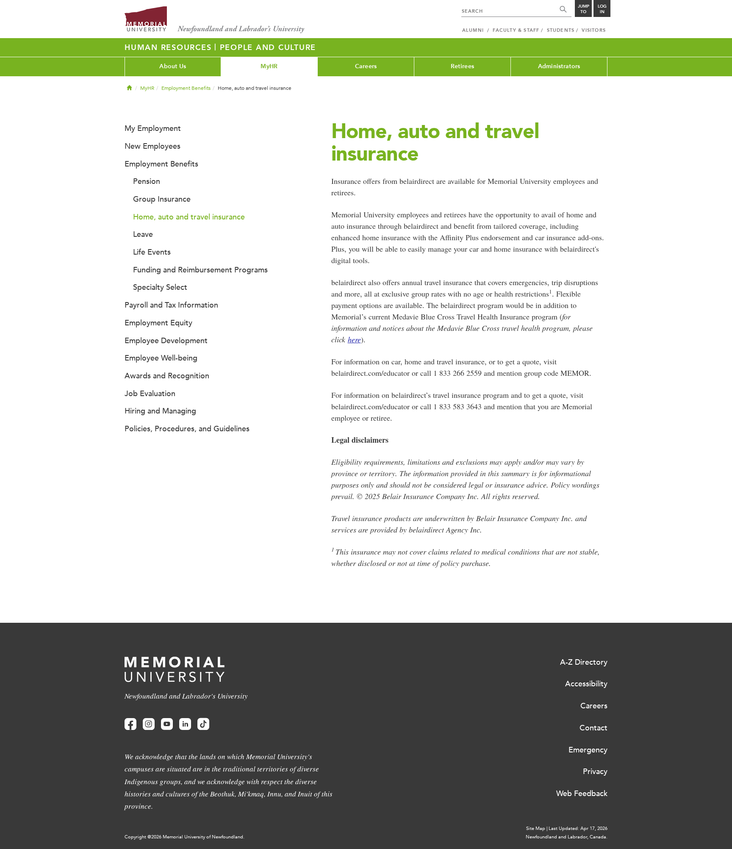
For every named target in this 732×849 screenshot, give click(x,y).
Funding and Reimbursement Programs (200, 270)
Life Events (152, 252)
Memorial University (215, 20)
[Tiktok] (203, 724)
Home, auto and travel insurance (189, 217)
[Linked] (185, 724)
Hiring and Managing (160, 411)
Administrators (559, 66)
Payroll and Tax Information (171, 305)
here (354, 339)
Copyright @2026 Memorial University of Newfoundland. (184, 837)
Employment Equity (158, 322)
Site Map (535, 828)
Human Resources (169, 47)
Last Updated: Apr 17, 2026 (578, 828)
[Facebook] (130, 724)
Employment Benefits (186, 88)
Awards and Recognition (167, 375)
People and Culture (268, 47)
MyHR (269, 66)
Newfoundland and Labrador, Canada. (566, 837)
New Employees (152, 146)
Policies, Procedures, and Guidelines (187, 428)
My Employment (153, 128)
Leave (143, 234)
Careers (366, 66)
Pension (146, 181)
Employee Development (166, 340)
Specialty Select (160, 287)
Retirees (462, 66)
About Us (172, 66)
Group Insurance (162, 199)
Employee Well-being (161, 358)
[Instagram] (149, 724)
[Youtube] (167, 724)
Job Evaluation (150, 393)
